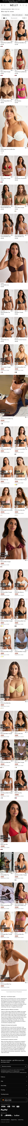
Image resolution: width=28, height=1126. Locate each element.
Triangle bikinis (5, 15)
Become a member (6, 1066)
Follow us (3, 1077)
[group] (4, 18)
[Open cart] (26, 5)
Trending (3, 1090)
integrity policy (17, 1071)
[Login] (20, 5)
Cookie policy (20, 1119)
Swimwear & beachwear (6, 9)
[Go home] (14, 5)
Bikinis (13, 9)
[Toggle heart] (12, 21)
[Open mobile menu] (2, 5)
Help (2, 1081)
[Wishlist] (23, 5)
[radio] (2, 18)
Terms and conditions (5, 1119)
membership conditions (5, 1071)
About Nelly (3, 1085)
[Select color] (2, 46)
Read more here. (23, 1072)
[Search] (4, 5)
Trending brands (4, 1094)
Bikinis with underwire (17, 15)
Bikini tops (17, 9)
